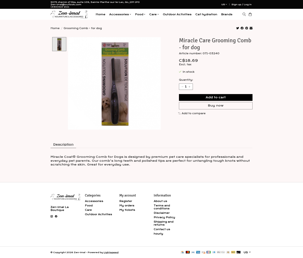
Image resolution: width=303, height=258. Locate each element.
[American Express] (198, 252)
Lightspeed (111, 252)
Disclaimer (162, 212)
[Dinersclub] (214, 252)
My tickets (127, 209)
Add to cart (216, 97)
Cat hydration (206, 14)
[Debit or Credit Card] (239, 252)
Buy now (215, 105)
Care (88, 209)
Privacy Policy (164, 217)
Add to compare (194, 113)
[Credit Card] (182, 252)
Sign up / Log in (242, 4)
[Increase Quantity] (189, 86)
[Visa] (193, 252)
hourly (158, 233)
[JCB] (209, 252)
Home (100, 14)
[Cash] (228, 252)
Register (125, 201)
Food (89, 205)
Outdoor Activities (177, 14)
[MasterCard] (188, 252)
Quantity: (186, 79)
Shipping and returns (163, 223)
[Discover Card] (203, 252)
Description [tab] (63, 144)
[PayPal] (233, 252)
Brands (226, 14)
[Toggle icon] (244, 14)
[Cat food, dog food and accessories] (69, 14)
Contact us (162, 229)
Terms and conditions (162, 207)
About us (160, 201)
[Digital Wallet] (221, 252)
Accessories (94, 201)
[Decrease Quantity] (182, 86)
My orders (126, 205)
